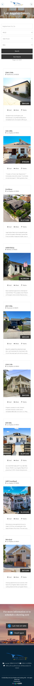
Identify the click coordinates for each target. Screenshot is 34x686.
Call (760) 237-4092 (19, 626)
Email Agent (19, 633)
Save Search (17, 56)
